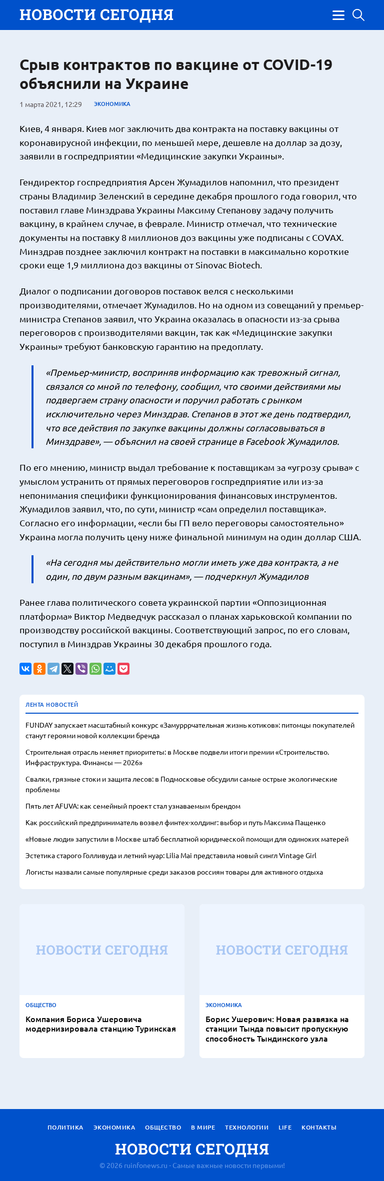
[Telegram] (54, 669)
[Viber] (82, 669)
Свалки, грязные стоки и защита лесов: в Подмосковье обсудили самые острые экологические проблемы (182, 784)
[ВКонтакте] (26, 669)
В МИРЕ (203, 1127)
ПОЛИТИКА (66, 1127)
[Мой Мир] (110, 669)
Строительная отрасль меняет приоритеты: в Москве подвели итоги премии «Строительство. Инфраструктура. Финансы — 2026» (177, 757)
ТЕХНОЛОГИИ (246, 1127)
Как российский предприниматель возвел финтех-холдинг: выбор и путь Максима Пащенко (176, 822)
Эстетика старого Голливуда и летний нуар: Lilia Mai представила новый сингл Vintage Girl (171, 855)
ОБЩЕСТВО (41, 1005)
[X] (68, 669)
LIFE (285, 1127)
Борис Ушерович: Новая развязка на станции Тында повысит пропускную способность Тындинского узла (277, 1028)
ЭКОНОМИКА (112, 104)
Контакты (319, 1127)
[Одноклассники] (40, 669)
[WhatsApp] (96, 669)
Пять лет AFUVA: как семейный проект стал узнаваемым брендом (133, 805)
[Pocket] (124, 669)
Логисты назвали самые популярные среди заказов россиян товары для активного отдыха (174, 871)
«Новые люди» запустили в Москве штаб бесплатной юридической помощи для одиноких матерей (187, 838)
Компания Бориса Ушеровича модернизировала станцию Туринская (101, 1023)
